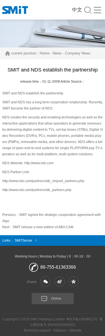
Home (44, 53)
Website (75, 330)
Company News (77, 53)
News (57, 53)
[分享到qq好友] (74, 282)
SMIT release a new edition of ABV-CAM (43, 227)
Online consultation (46, 300)
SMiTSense (23, 240)
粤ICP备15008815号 (82, 319)
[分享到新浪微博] (60, 282)
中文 (77, 10)
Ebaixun (60, 330)
